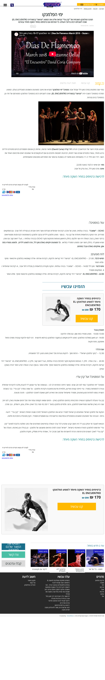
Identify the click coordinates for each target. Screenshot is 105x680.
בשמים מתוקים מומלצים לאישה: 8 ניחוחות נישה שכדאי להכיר (58, 581)
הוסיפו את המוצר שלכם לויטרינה (13, 546)
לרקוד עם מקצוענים (39, 569)
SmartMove (70, 616)
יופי (103, 585)
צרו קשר (13, 554)
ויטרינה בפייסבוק (29, 585)
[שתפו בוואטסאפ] (34, 26)
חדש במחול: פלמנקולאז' (79, 570)
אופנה (102, 583)
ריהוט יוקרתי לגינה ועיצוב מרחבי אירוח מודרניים (59, 602)
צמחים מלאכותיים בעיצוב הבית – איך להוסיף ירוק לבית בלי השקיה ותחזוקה (57, 586)
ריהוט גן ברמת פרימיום (62, 605)
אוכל (102, 589)
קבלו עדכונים (13, 563)
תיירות (102, 587)
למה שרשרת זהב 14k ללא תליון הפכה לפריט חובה (57, 608)
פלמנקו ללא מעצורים (61, 570)
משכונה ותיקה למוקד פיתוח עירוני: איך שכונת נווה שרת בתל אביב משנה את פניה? (57, 591)
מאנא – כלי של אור (95, 569)
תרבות (102, 592)
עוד (103, 596)
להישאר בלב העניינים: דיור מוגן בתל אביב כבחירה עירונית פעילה (58, 597)
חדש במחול (98, 551)
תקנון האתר (31, 580)
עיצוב (102, 594)
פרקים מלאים (99, 580)
